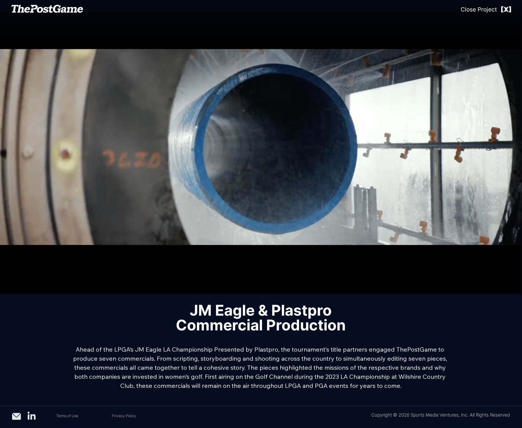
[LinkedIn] (32, 416)
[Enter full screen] (513, 286)
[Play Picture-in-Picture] (503, 286)
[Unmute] (18, 286)
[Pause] (7, 286)
